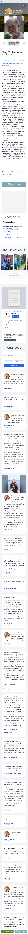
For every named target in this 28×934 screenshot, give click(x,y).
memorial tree (11, 172)
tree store (9, 174)
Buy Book (15, 316)
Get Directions (8, 237)
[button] (14, 484)
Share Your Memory (10, 340)
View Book (7, 316)
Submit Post (14, 365)
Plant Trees (19, 237)
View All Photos (14, 273)
